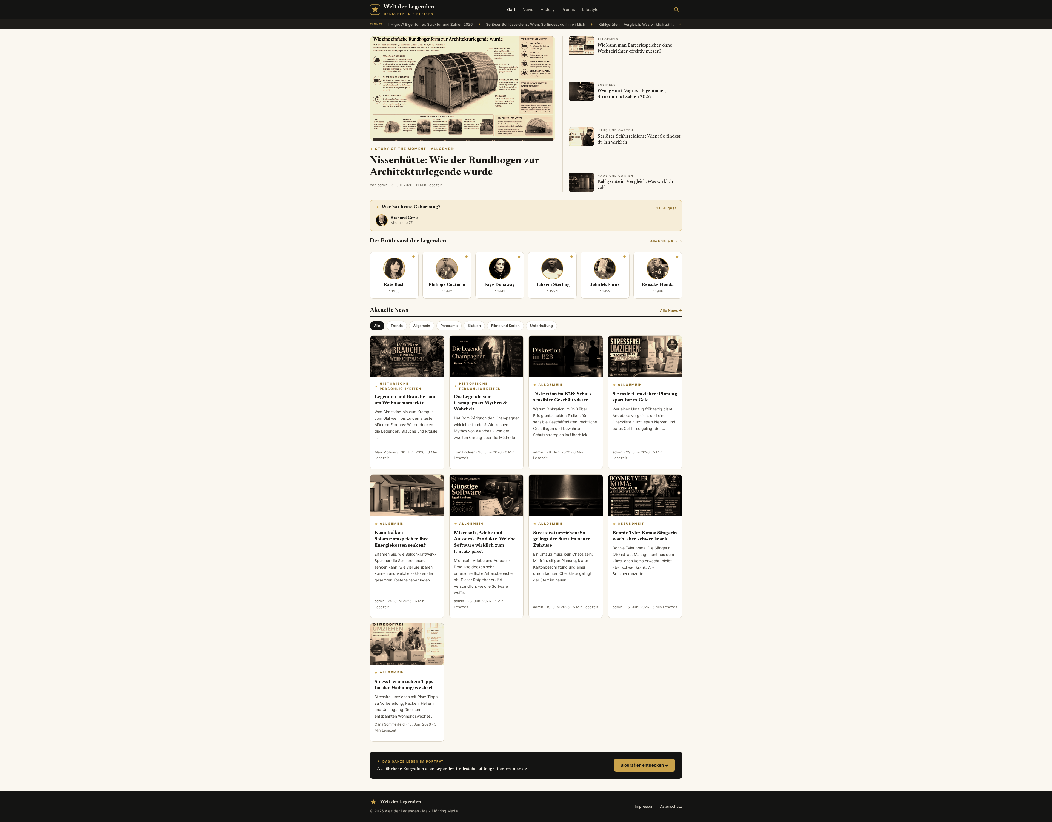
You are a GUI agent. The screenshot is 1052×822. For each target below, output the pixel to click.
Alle (377, 325)
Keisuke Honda (658, 285)
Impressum (644, 806)
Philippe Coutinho (447, 285)
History (547, 9)
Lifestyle (590, 9)
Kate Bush (394, 285)
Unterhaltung (541, 325)
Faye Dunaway (499, 285)
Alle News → (671, 310)
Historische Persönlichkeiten (401, 386)
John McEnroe (605, 285)
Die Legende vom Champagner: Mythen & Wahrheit (480, 403)
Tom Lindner (464, 452)
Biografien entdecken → (644, 765)
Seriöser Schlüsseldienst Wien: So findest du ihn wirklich (509, 24)
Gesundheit (631, 524)
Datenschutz (670, 806)
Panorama (449, 325)
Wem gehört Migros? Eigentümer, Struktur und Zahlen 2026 (394, 24)
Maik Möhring (386, 452)
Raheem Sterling (552, 285)
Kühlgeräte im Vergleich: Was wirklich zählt (610, 24)
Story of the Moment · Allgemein (415, 149)
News (527, 9)
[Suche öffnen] (676, 9)
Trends (397, 325)
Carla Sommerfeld (390, 724)
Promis (568, 9)
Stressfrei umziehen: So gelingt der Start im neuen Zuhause (562, 539)
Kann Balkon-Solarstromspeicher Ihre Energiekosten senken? (401, 539)
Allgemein (421, 325)
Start (510, 9)
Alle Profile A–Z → (666, 241)
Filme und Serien (505, 325)
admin (383, 185)
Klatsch (474, 325)
